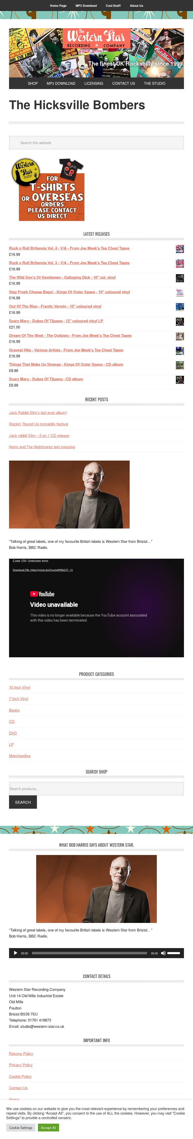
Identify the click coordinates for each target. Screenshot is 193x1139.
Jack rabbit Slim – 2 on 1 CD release (39, 435)
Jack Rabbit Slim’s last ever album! (38, 412)
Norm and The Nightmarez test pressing (42, 446)
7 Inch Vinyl (18, 698)
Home (14, 1099)
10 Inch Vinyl (19, 687)
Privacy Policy (21, 1064)
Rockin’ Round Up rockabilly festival (38, 423)
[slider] (174, 952)
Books (14, 710)
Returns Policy (21, 1053)
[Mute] (163, 953)
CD (12, 721)
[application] (96, 608)
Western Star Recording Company (96, 38)
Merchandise (19, 755)
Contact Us (18, 1087)
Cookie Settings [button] (20, 1127)
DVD (13, 733)
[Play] (15, 953)
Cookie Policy (20, 1076)
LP (11, 744)
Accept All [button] (48, 1127)
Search (23, 802)
